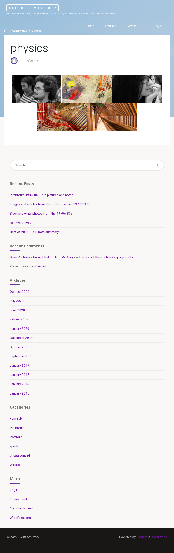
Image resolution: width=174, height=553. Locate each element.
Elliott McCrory (33, 8)
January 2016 (19, 384)
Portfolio (16, 437)
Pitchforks (17, 428)
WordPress (159, 537)
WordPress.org (20, 518)
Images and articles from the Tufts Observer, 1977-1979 (50, 204)
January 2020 (19, 329)
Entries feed (18, 499)
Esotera (141, 537)
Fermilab (16, 418)
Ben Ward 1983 (21, 223)
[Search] (157, 165)
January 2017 (19, 375)
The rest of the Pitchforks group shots (106, 257)
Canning (41, 266)
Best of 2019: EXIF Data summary (34, 232)
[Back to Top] (157, 547)
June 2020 (17, 310)
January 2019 (19, 366)
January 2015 (19, 393)
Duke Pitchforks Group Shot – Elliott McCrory (41, 257)
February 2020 (20, 319)
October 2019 (19, 347)
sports (14, 446)
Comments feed (21, 508)
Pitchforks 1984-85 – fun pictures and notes (41, 195)
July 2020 (17, 301)
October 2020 (19, 292)
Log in (14, 490)
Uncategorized (20, 455)
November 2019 (21, 338)
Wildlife (15, 465)
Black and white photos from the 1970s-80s (41, 213)
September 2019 (22, 356)
